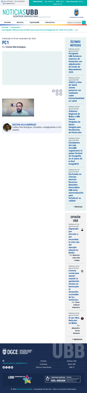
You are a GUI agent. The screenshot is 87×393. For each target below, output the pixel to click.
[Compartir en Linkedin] (60, 91)
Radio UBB (71, 364)
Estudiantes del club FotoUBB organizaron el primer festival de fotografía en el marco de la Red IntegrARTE (75, 153)
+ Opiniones (77, 339)
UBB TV (71, 367)
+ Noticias (78, 207)
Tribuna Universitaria (43, 367)
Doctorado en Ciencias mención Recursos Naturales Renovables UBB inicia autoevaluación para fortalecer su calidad (76, 187)
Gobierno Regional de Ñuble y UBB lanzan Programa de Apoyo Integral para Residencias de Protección (75, 122)
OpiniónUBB (34, 22)
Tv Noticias (43, 364)
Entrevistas (50, 22)
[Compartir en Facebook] (53, 91)
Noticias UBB (71, 361)
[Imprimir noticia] (60, 94)
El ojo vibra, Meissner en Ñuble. (74, 320)
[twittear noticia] (57, 91)
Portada (7, 22)
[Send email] (57, 94)
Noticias (20, 22)
